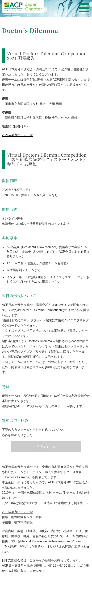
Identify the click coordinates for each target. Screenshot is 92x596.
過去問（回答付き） (15, 126)
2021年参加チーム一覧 (17, 135)
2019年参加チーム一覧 (17, 512)
